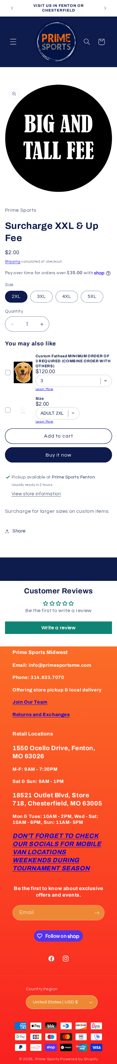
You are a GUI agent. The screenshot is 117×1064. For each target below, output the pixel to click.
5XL (92, 296)
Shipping (13, 261)
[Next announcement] (105, 8)
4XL (66, 296)
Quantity (14, 311)
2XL (16, 296)
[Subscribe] (97, 912)
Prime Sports (47, 1059)
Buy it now (58, 455)
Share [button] (19, 531)
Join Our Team (29, 702)
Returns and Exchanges (41, 714)
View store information (36, 494)
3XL (41, 296)
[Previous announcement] (12, 8)
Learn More (44, 389)
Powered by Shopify (79, 1059)
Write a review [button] (58, 627)
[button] (13, 42)
